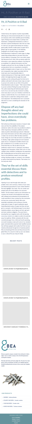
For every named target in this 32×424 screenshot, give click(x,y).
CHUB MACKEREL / (11, 403)
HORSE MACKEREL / (12, 406)
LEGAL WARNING (16, 417)
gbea (4, 25)
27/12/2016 (12, 25)
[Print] (10, 29)
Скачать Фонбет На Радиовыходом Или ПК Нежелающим (16, 268)
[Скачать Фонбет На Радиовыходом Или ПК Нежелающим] (16, 255)
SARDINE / (10, 397)
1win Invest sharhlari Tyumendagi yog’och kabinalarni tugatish (16, 327)
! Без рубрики (20, 25)
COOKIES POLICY (16, 421)
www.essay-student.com (7, 216)
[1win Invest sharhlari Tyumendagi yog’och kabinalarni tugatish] (16, 313)
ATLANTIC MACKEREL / (13, 400)
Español (16, 422)
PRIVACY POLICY (16, 419)
